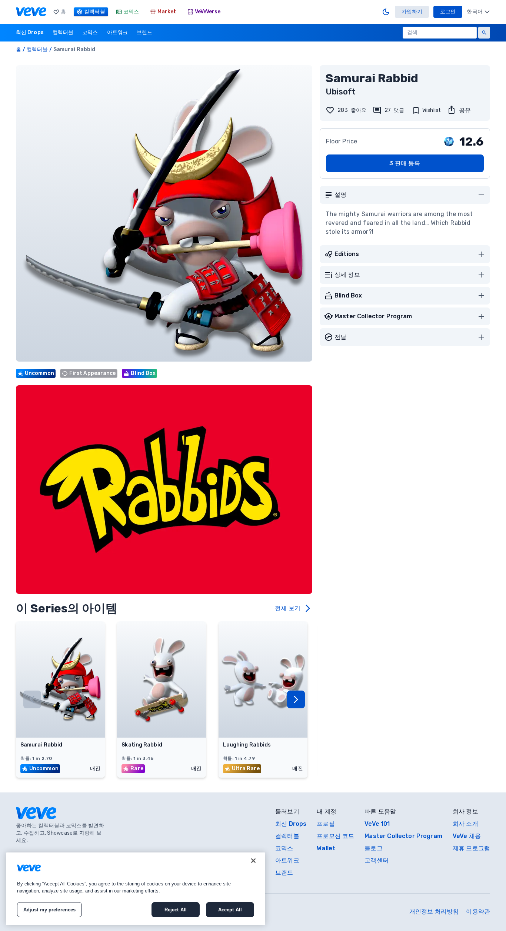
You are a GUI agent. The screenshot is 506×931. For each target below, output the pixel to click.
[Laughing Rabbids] (263, 735)
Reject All (175, 909)
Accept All (230, 909)
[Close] (253, 860)
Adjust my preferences (49, 909)
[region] (135, 888)
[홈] (31, 11)
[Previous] (32, 699)
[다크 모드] (386, 11)
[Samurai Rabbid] (60, 735)
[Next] (296, 699)
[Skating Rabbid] (161, 735)
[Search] (484, 33)
